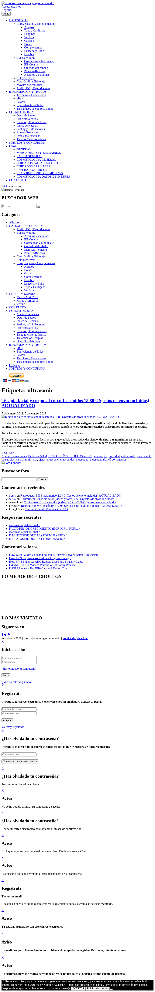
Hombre (29, 280)
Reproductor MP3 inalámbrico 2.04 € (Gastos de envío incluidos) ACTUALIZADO (70, 495)
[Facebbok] (2, 634)
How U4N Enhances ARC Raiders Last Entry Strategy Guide (46, 561)
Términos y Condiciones (31, 358)
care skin (21, 459)
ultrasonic (53, 459)
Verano (21, 304)
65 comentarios (117, 459)
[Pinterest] (9, 634)
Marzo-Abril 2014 (27, 297)
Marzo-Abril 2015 (27, 300)
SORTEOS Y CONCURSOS (27, 368)
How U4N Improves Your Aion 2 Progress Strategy (40, 558)
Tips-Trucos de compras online (35, 361)
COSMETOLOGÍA (21, 310)
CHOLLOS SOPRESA (23, 293)
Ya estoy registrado (13, 727)
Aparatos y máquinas (36, 236)
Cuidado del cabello (36, 246)
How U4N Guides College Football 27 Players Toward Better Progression (53, 554)
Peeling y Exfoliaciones (31, 324)
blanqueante (144, 456)
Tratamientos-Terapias (30, 338)
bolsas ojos (8, 459)
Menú (6, 13)
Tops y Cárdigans (34, 287)
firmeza (32, 459)
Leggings (14, 365)
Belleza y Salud (26, 232)
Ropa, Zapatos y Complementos (36, 263)
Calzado (29, 273)
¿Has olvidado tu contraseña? (19, 668)
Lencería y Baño (34, 283)
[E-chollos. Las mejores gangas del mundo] (28, 3)
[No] (111, 989)
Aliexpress (15, 222)
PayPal (21, 355)
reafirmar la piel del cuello (24, 525)
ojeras (42, 459)
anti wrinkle (128, 456)
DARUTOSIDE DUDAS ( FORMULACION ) (38, 535)
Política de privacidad (75, 638)
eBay (20, 348)
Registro (7, 10)
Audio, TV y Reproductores (33, 229)
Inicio (5, 186)
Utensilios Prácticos (28, 341)
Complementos (33, 276)
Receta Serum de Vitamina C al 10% (46, 509)
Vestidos (29, 290)
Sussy (12, 495)
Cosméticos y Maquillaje (39, 242)
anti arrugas (100, 456)
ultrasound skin (99, 459)
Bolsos (28, 270)
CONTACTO (17, 307)
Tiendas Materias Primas (31, 334)
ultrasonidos (67, 459)
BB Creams (31, 239)
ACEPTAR (78, 988)
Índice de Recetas (27, 321)
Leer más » (8, 452)
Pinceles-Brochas (34, 253)
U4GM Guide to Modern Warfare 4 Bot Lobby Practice (42, 565)
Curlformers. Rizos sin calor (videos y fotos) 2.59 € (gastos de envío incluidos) (67, 499)
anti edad (114, 456)
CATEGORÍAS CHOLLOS (26, 225)
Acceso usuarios (11, 6)
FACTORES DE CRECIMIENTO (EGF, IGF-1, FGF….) (44, 528)
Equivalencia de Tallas (30, 351)
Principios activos (27, 327)
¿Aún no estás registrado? (17, 682)
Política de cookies (97, 988)
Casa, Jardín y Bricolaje (31, 256)
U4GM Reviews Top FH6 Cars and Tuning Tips (38, 568)
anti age (87, 456)
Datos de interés (26, 317)
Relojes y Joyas (26, 259)
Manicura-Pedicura (35, 249)
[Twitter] (5, 634)
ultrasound (82, 459)
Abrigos (29, 266)
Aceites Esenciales (28, 314)
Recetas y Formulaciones (31, 331)
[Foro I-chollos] (11, 462)
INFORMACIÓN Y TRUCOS (27, 344)
